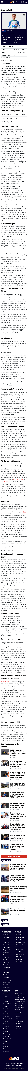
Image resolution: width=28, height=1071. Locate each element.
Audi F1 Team (19, 959)
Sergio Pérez (6, 985)
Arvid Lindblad (6, 972)
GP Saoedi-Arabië (7, 1004)
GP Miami (5, 1006)
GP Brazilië (5, 1044)
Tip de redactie (19, 1021)
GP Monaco (5, 1011)
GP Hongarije (6, 1024)
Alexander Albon (6, 975)
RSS (13, 1065)
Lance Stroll (6, 957)
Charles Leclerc (6, 945)
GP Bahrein (5, 1001)
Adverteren (18, 1023)
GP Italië (5, 1029)
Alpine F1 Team (19, 949)
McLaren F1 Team (20, 937)
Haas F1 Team (19, 952)
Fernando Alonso (7, 955)
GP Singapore (6, 1036)
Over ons (18, 1016)
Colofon (18, 1018)
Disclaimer (8, 1065)
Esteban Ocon (6, 965)
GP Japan (5, 998)
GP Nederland (6, 1026)
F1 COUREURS (6, 932)
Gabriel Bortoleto (7, 982)
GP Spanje (5, 1031)
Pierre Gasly (6, 960)
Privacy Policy (20, 1063)
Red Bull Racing (19, 934)
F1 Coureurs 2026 (4, 7)
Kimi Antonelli (6, 952)
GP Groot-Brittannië (7, 1019)
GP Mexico (5, 1041)
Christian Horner (6, 681)
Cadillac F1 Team (20, 961)
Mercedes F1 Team (20, 942)
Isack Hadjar (6, 937)
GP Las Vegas (6, 1046)
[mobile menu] (2, 2)
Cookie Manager (18, 1065)
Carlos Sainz (6, 977)
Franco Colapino (6, 962)
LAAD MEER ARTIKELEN (14, 856)
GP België (5, 1021)
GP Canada (5, 1009)
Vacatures (18, 1026)
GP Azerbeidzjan (7, 1034)
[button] (21, 2)
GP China (5, 996)
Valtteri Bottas (6, 987)
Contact (18, 1028)
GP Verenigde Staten (8, 1039)
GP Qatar (5, 1049)
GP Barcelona (6, 1014)
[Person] (26, 2)
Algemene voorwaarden (10, 1063)
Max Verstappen (18, 479)
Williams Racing (19, 957)
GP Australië (6, 993)
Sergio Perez (5, 481)
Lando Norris (6, 940)
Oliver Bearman (6, 967)
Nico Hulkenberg (7, 980)
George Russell (6, 950)
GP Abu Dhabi (6, 1051)
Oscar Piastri (6, 942)
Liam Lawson (11, 7)
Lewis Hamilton (6, 947)
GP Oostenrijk (6, 1016)
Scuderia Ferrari (19, 940)
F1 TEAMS (18, 932)
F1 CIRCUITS (6, 991)
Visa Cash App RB (20, 954)
